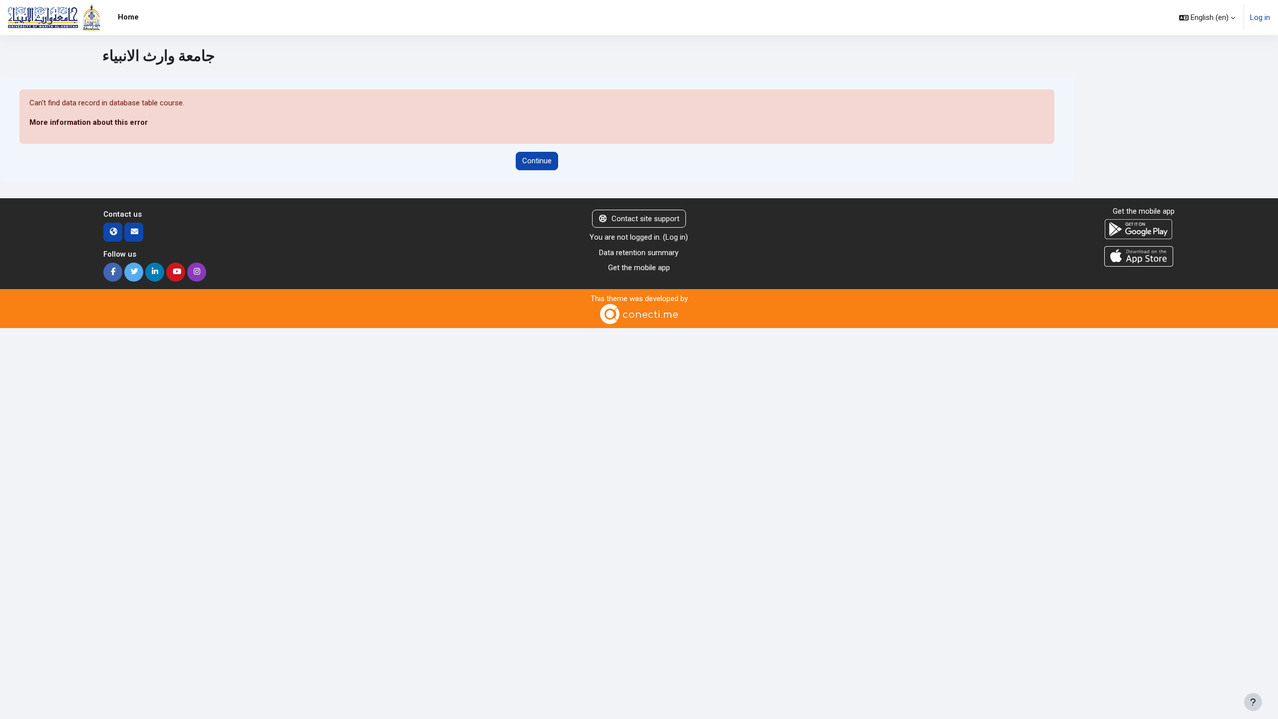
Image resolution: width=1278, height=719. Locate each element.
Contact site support (645, 218)
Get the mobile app (639, 267)
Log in (1260, 17)
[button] (1207, 17)
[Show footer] (1253, 702)
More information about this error (88, 122)
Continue (537, 160)
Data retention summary (638, 252)
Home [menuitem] (128, 16)
